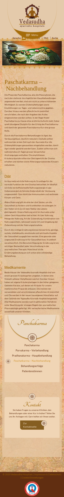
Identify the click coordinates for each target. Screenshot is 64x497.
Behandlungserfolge (32, 359)
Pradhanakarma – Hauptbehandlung (32, 349)
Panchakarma (32, 338)
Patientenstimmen (32, 364)
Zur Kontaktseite (29, 418)
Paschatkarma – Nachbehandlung (32, 354)
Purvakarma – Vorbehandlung (32, 343)
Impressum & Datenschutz (47, 467)
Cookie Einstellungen (32, 471)
